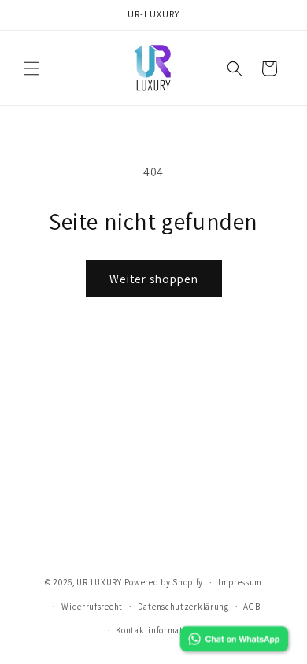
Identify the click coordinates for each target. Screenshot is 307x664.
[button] (31, 68)
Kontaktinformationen (160, 630)
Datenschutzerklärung (183, 606)
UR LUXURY (98, 582)
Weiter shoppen (153, 278)
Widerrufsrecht (92, 606)
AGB (251, 606)
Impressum (240, 582)
